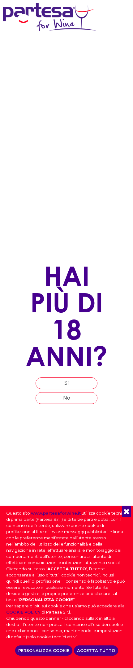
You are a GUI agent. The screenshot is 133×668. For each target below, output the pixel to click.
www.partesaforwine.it (56, 513)
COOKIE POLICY (23, 612)
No (66, 398)
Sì (66, 383)
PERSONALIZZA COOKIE (43, 650)
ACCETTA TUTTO (96, 650)
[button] (126, 511)
